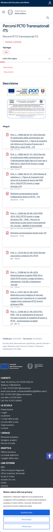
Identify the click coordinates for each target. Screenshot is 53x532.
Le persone (5, 415)
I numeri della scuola (9, 418)
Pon (6, 52)
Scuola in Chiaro (7, 476)
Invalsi (3, 482)
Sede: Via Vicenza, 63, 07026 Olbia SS (17, 381)
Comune (4, 485)
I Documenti (8, 71)
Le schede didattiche (9, 455)
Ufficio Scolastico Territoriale (13, 473)
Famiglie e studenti (9, 440)
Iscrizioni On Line (8, 479)
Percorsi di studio (8, 443)
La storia (4, 428)
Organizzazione (7, 424)
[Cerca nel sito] (48, 18)
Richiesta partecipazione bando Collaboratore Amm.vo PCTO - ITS (25, 195)
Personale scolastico (9, 437)
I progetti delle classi (9, 458)
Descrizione (8, 67)
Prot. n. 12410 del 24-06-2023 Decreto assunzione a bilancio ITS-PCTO (27, 254)
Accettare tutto (26, 512)
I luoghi (4, 412)
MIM (3, 467)
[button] (49, 456)
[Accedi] (50, 3)
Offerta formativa (8, 452)
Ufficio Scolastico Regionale (12, 470)
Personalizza (26, 519)
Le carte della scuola (9, 421)
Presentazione (7, 409)
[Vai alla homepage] (10, 12)
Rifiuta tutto (26, 526)
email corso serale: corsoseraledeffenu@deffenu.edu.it (24, 391)
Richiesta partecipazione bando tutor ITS (28, 232)
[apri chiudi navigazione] (3, 12)
